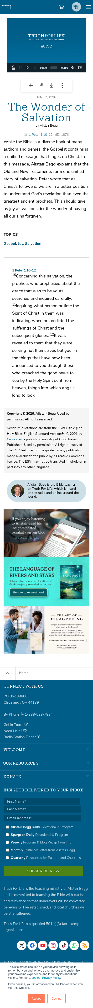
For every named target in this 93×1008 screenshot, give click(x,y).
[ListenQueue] (13, 67)
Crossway (14, 439)
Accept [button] (36, 998)
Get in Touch (14, 724)
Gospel (10, 243)
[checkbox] (42, 842)
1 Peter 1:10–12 (40, 134)
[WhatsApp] (74, 945)
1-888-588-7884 (39, 714)
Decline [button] (57, 998)
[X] (21, 945)
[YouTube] (42, 945)
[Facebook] (32, 945)
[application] (46, 67)
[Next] (35, 67)
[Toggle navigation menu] (88, 7)
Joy (20, 243)
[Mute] (72, 67)
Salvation (33, 243)
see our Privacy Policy (46, 977)
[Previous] (20, 67)
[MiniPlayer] (80, 67)
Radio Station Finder (20, 737)
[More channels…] (84, 945)
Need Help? (13, 731)
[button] (46, 45)
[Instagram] (53, 945)
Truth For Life (7, 6)
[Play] (28, 67)
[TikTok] (63, 945)
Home (23, 673)
